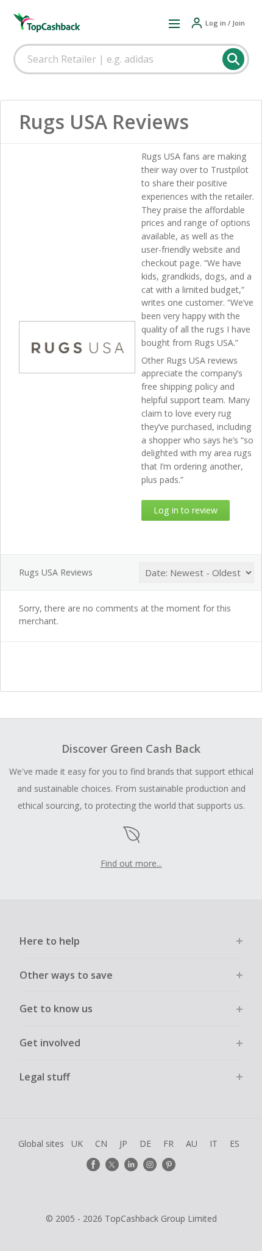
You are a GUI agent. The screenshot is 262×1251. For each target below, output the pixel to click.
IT (214, 1143)
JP (123, 1143)
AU (191, 1143)
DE (145, 1143)
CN (101, 1143)
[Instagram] (150, 1164)
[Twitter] (112, 1164)
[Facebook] (93, 1164)
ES (234, 1143)
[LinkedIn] (131, 1164)
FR (168, 1143)
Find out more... (131, 863)
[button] (174, 23)
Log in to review (186, 510)
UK (77, 1143)
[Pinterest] (168, 1164)
